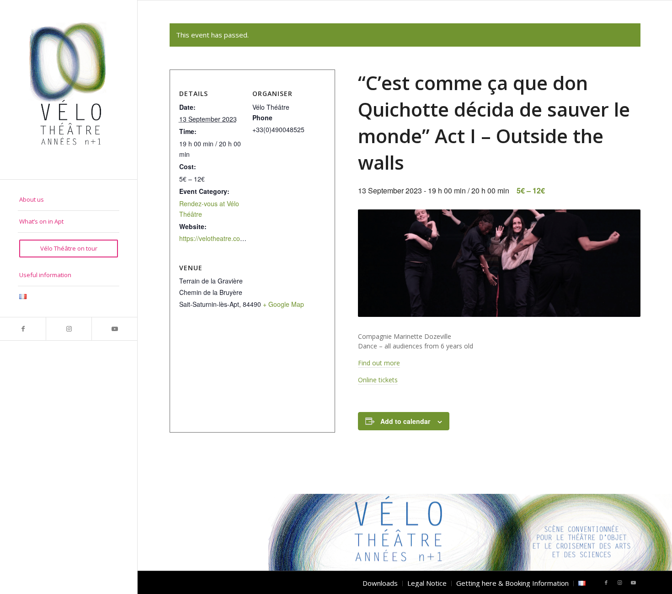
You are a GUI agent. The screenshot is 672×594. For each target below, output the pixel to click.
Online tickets (378, 379)
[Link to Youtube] (114, 328)
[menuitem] (68, 200)
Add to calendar (405, 421)
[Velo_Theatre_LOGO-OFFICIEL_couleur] (68, 89)
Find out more (379, 363)
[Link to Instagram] (68, 328)
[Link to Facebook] (23, 328)
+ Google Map (283, 304)
